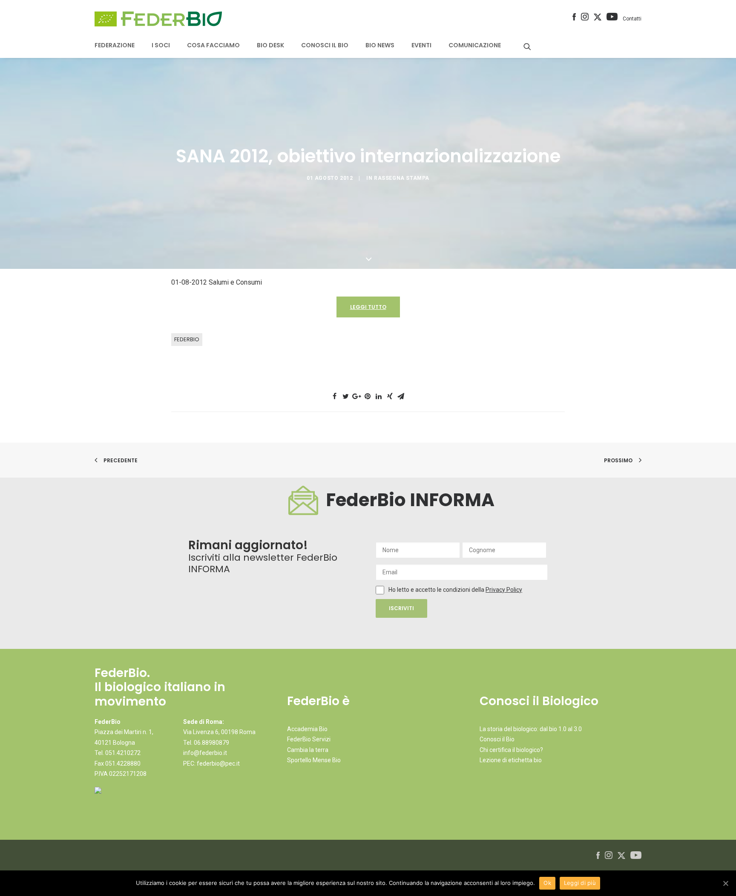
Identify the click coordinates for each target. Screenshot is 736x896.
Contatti (632, 19)
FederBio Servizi (309, 739)
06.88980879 (211, 742)
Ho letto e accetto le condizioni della (437, 589)
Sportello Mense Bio (314, 760)
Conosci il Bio (497, 739)
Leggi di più (580, 882)
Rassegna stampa (401, 178)
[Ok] (725, 883)
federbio (186, 339)
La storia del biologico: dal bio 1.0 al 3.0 (531, 729)
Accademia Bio (307, 729)
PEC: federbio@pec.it (211, 763)
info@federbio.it (205, 752)
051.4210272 (123, 752)
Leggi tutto (368, 307)
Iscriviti (401, 608)
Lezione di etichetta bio (511, 760)
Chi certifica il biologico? (511, 749)
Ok (547, 882)
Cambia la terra (307, 749)
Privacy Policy (504, 589)
